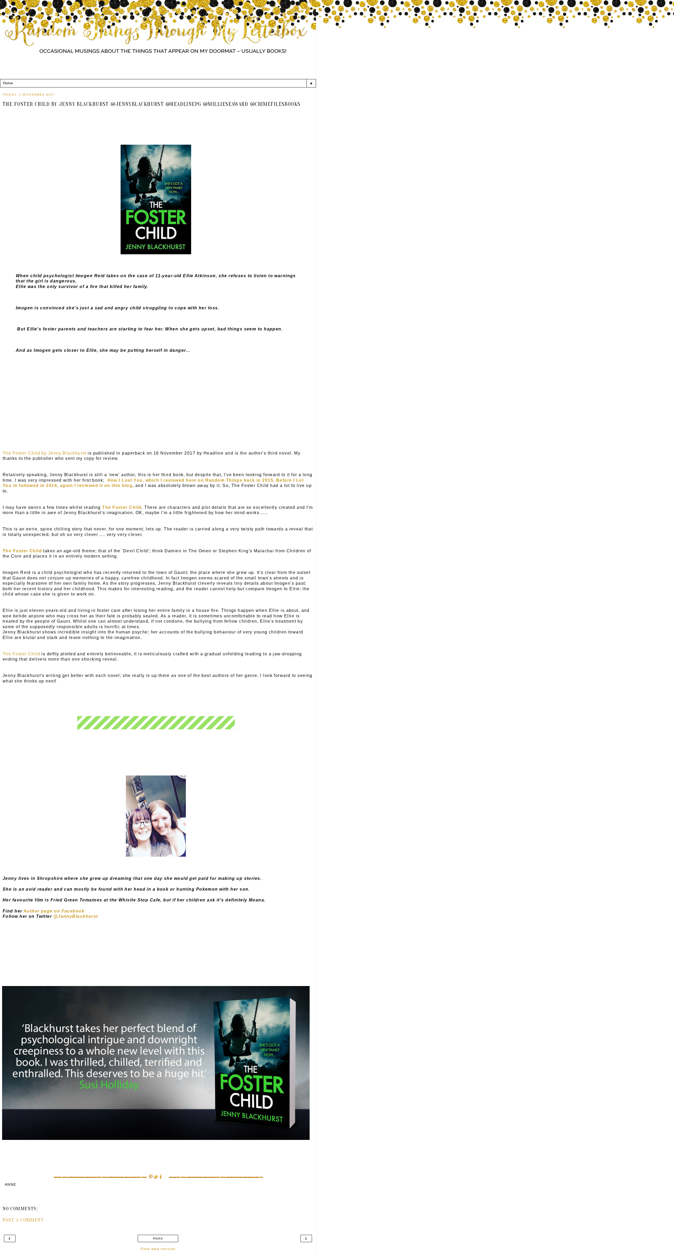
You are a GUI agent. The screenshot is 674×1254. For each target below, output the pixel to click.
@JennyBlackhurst (75, 916)
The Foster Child (21, 654)
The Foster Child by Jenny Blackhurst (44, 453)
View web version (157, 1249)
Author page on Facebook (54, 911)
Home (158, 1238)
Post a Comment (23, 1220)
